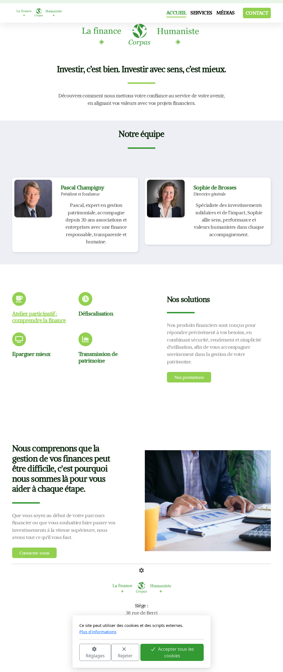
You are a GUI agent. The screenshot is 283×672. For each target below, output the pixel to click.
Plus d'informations (97, 631)
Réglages (95, 656)
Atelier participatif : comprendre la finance (39, 317)
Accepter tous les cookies (176, 652)
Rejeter (125, 656)
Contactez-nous (34, 553)
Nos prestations (189, 377)
